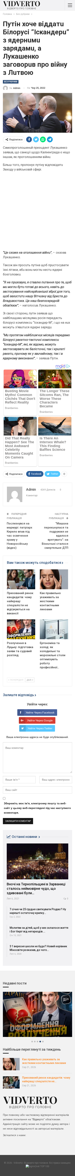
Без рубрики (10, 82)
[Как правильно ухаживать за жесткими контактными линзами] (54, 579)
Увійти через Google (40, 720)
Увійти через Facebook (40, 712)
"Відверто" (38, 1119)
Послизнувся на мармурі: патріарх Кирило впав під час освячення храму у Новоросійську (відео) (19, 536)
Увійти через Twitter (40, 728)
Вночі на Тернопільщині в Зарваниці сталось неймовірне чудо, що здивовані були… (36, 888)
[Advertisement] (37, 212)
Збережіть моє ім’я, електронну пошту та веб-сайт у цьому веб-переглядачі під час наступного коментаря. (37, 808)
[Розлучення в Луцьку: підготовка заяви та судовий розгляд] (21, 629)
